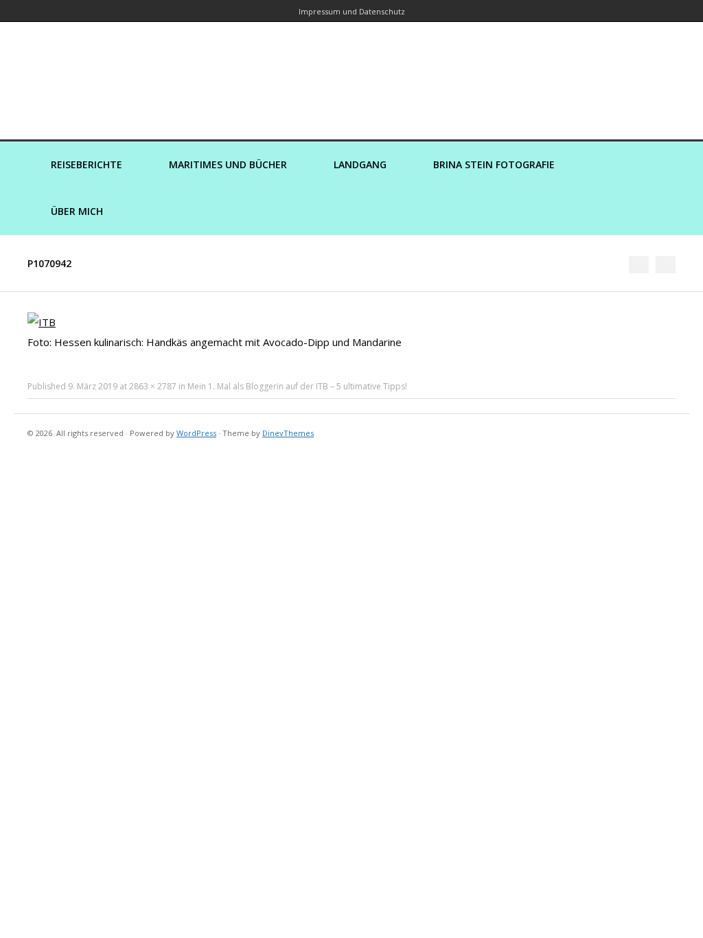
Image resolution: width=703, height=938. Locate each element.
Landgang (360, 164)
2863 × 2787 (152, 386)
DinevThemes (288, 433)
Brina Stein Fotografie (494, 164)
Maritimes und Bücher (228, 164)
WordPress (196, 433)
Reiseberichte (86, 164)
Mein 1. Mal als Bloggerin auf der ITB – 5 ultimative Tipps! (297, 386)
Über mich (77, 211)
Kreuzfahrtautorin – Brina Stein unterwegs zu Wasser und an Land (351, 71)
